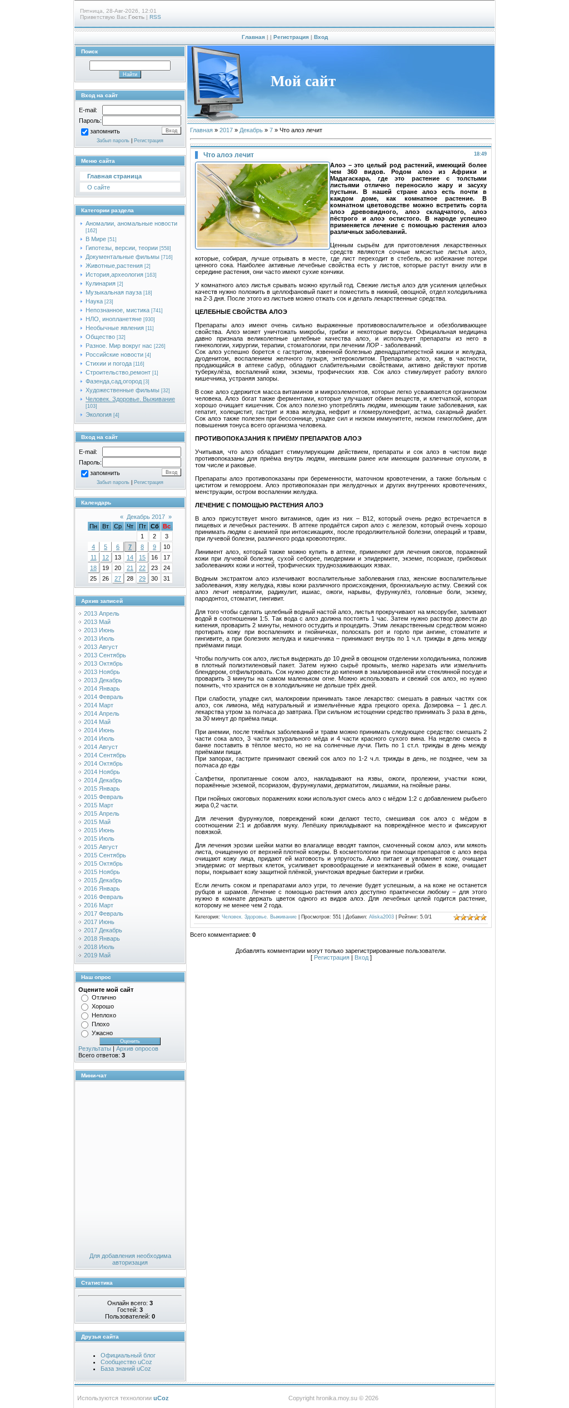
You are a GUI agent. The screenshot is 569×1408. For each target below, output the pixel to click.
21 (130, 568)
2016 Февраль (103, 896)
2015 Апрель (101, 813)
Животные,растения (114, 265)
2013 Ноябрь (102, 671)
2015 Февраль (103, 796)
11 (94, 557)
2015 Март (98, 805)
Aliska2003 (381, 917)
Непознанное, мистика (117, 310)
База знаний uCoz (126, 1368)
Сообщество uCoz (126, 1362)
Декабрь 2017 (146, 516)
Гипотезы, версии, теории (122, 247)
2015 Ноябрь (102, 871)
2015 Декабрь (103, 880)
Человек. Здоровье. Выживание (130, 399)
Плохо (100, 1024)
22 (142, 568)
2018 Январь (102, 938)
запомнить (105, 131)
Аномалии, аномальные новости (131, 223)
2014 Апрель (101, 713)
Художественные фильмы (122, 390)
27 (117, 578)
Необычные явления (115, 327)
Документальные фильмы (122, 256)
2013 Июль (99, 638)
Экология (99, 414)
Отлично (104, 997)
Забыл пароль (113, 140)
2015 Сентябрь (105, 855)
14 (130, 557)
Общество (100, 336)
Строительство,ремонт (118, 372)
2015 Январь (102, 788)
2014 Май (97, 721)
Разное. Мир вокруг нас (119, 345)
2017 (226, 130)
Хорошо (103, 1006)
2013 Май (97, 621)
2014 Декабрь (103, 780)
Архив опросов (137, 1048)
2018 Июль (99, 946)
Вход (321, 37)
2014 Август (101, 746)
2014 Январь (102, 688)
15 (142, 557)
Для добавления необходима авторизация (130, 1259)
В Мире (96, 239)
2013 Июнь (99, 630)
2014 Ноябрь (102, 771)
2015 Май (97, 821)
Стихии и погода (109, 363)
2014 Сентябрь (105, 755)
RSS (155, 17)
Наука (94, 301)
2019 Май (97, 955)
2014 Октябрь (103, 763)
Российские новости (114, 354)
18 (93, 568)
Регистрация (291, 37)
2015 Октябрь (103, 863)
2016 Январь (102, 888)
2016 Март (98, 905)
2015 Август (101, 846)
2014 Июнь (99, 730)
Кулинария (101, 283)
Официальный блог (128, 1355)
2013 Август (101, 646)
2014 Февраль (103, 696)
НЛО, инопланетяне (114, 319)
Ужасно (102, 1033)
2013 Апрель (101, 613)
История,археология (114, 274)
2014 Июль (99, 738)
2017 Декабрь (103, 930)
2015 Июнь (99, 830)
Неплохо (104, 1015)
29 (142, 578)
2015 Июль (99, 838)
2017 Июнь (99, 921)
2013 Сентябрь (105, 655)
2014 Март (98, 705)
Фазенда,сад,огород (114, 381)
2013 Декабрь (103, 680)
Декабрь (251, 130)
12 (105, 557)
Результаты (94, 1048)
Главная (253, 37)
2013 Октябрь (103, 663)
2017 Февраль (103, 913)
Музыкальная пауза (114, 292)
